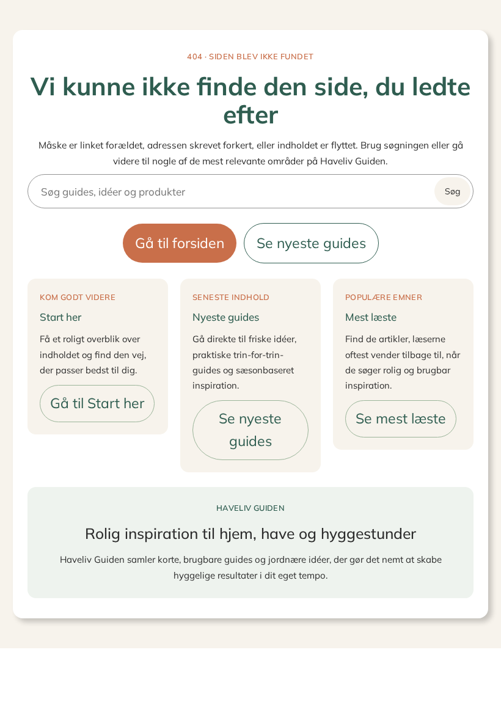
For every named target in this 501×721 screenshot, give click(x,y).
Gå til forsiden (179, 243)
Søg (452, 191)
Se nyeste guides (311, 243)
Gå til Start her (97, 403)
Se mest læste (401, 418)
